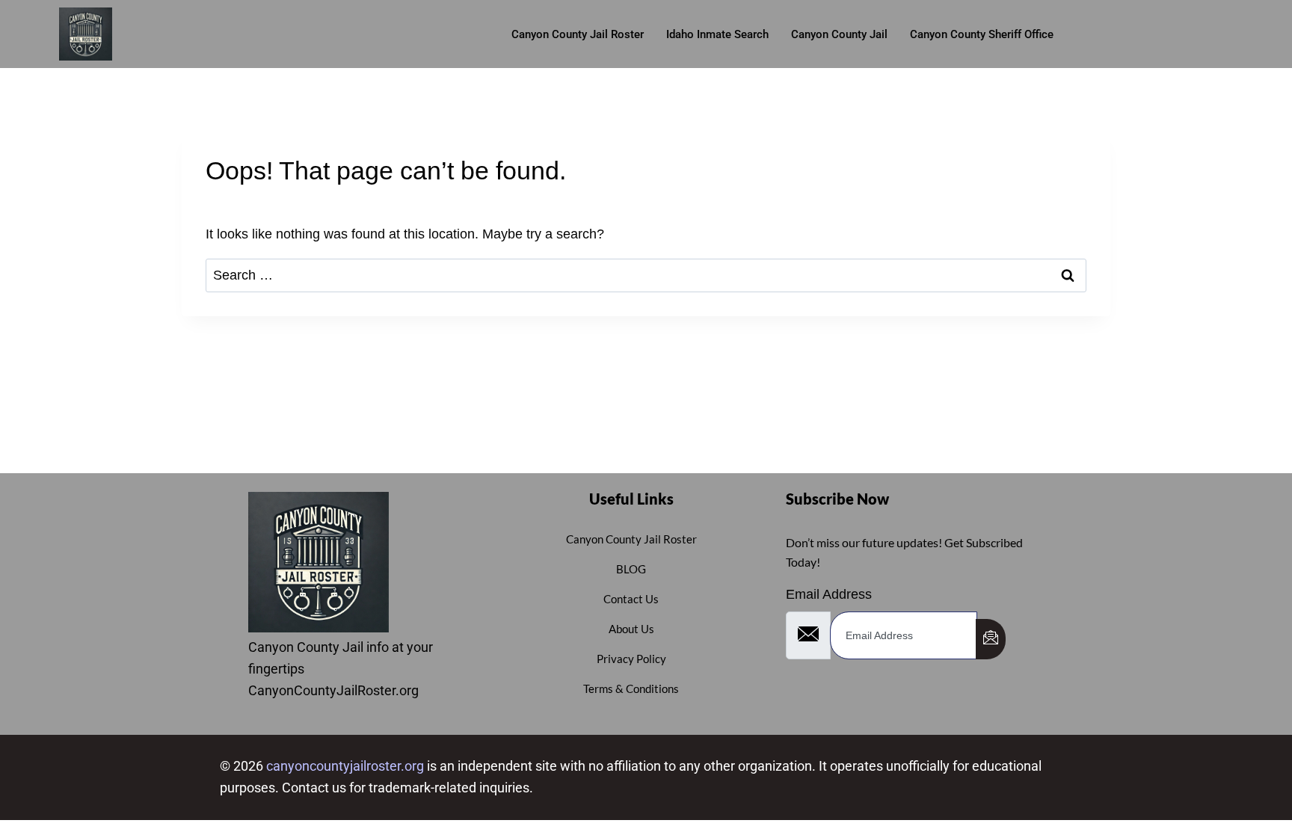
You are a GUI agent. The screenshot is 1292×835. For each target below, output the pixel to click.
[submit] (991, 639)
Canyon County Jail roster (577, 34)
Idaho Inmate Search (717, 34)
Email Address (829, 594)
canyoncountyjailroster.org (345, 766)
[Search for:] (646, 275)
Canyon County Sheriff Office (981, 34)
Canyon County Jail (839, 34)
